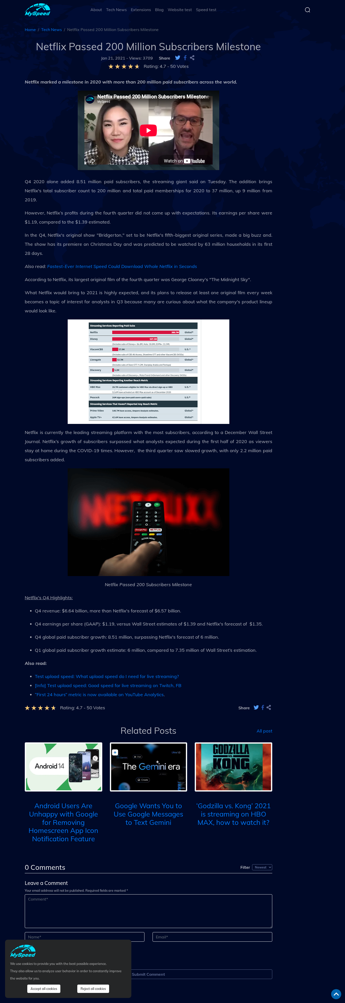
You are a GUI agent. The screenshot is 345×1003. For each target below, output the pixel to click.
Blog (159, 9)
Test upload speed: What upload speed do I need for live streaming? (107, 676)
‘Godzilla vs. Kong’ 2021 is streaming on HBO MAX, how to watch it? (233, 813)
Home (30, 29)
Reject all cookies (93, 989)
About (96, 9)
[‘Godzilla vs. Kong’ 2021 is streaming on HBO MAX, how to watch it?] (233, 766)
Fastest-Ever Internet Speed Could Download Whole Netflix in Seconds (122, 266)
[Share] (192, 58)
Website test (180, 9)
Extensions (141, 9)
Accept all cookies (44, 989)
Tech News (116, 9)
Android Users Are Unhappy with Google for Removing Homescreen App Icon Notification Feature (63, 822)
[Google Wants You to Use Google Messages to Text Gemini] (148, 766)
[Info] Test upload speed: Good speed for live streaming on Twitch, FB (108, 685)
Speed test (206, 9)
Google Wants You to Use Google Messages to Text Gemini (148, 813)
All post (264, 730)
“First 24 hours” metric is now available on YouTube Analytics (99, 694)
